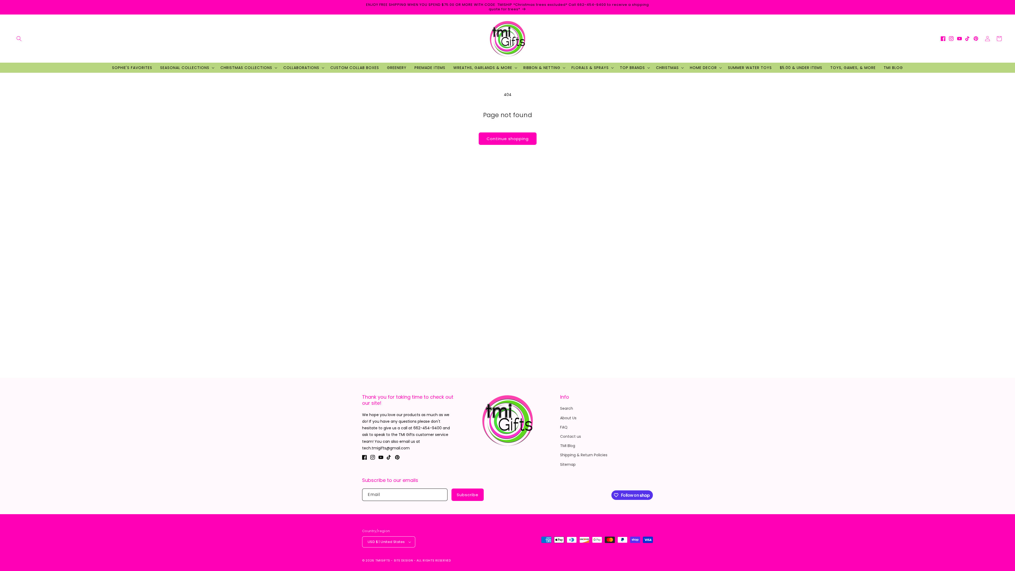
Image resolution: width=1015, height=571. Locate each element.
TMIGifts (382, 560)
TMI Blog (567, 445)
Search (566, 408)
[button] (19, 38)
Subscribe (467, 495)
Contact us (570, 436)
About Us (568, 418)
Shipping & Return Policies (583, 455)
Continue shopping (508, 138)
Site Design (403, 560)
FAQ (564, 427)
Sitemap (568, 464)
